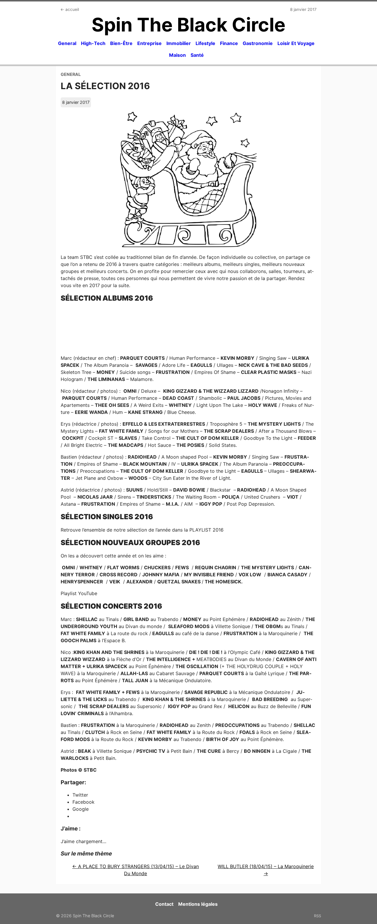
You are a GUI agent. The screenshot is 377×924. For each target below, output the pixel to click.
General (67, 43)
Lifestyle (205, 43)
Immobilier (178, 43)
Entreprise (149, 43)
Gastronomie (258, 43)
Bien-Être (121, 43)
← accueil (69, 9)
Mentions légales (198, 904)
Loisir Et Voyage (296, 43)
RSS (317, 915)
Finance (229, 43)
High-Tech (93, 43)
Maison (177, 55)
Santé (197, 55)
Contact (164, 904)
